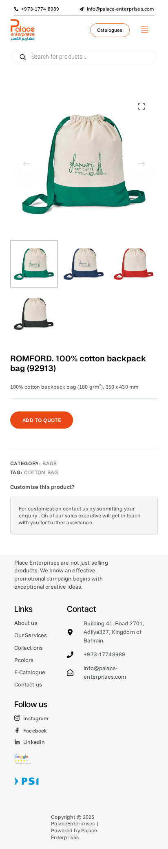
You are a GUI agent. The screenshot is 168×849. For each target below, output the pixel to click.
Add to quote (41, 420)
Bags (49, 463)
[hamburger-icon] (144, 30)
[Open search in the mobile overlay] (84, 57)
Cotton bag (41, 472)
